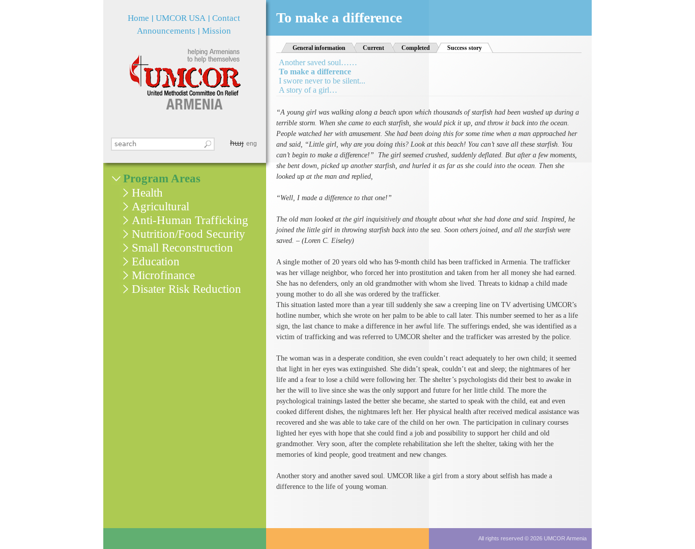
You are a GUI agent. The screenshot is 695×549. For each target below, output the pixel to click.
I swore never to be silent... (322, 80)
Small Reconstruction (182, 247)
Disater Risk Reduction (186, 289)
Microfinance (163, 275)
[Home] (185, 79)
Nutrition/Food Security (188, 234)
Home (138, 18)
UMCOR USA (181, 18)
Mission (216, 31)
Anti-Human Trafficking (190, 220)
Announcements (166, 31)
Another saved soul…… (318, 62)
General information (319, 47)
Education (156, 261)
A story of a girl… (308, 90)
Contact (226, 18)
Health (147, 192)
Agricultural (160, 206)
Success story (470, 47)
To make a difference (315, 71)
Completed (415, 47)
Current (373, 47)
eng (251, 143)
